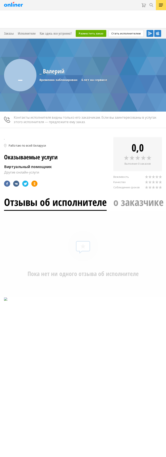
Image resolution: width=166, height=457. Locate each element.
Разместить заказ (91, 33)
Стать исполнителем (126, 33)
